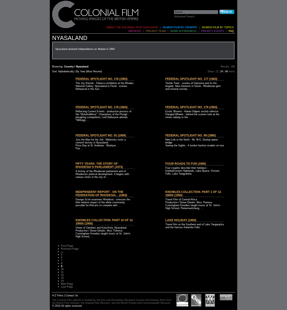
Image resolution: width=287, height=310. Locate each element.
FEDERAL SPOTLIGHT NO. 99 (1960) (190, 135)
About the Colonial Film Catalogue (132, 27)
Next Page (67, 283)
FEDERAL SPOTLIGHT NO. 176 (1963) (101, 78)
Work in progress (183, 31)
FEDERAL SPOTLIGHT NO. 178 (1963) (101, 107)
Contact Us (71, 295)
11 (62, 272)
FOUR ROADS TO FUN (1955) (185, 163)
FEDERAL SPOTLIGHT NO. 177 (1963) (191, 78)
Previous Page (69, 248)
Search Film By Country (179, 27)
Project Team (156, 31)
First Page (67, 245)
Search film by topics (218, 27)
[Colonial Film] (95, 27)
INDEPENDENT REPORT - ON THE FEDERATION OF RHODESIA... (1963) (101, 193)
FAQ (231, 31)
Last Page (67, 286)
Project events (212, 31)
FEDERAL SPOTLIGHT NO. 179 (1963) (191, 107)
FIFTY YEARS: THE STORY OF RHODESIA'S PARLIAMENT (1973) (99, 165)
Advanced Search (184, 16)
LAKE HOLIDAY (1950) (180, 220)
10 (62, 269)
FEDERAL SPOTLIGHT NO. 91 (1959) (101, 135)
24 (221, 71)
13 (62, 277)
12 (62, 275)
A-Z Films (57, 295)
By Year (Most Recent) (89, 71)
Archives (134, 31)
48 (226, 71)
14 (62, 280)
